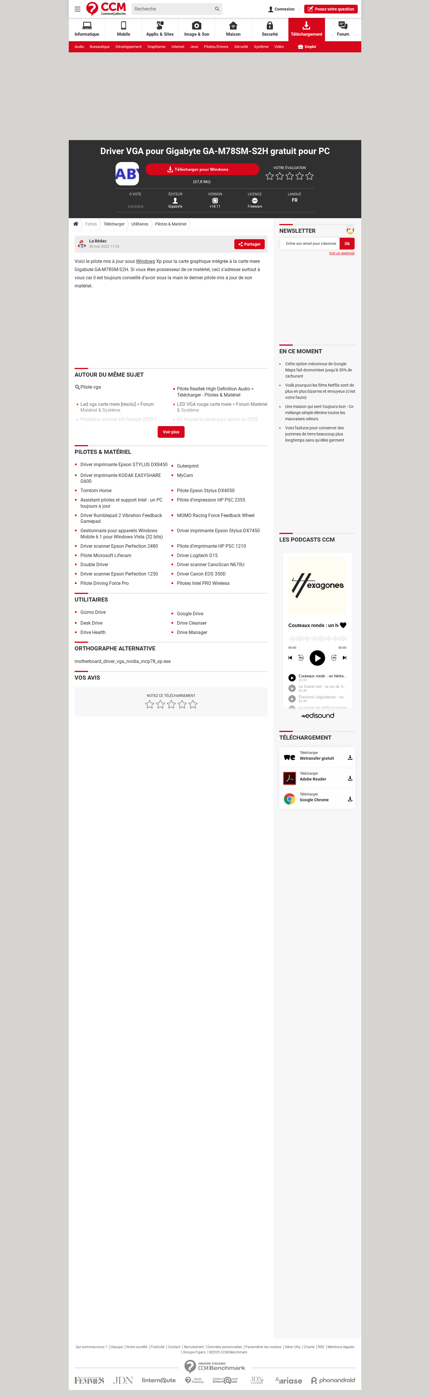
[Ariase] (288, 1380)
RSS (321, 1347)
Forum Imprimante (99, 425)
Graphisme (156, 46)
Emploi (310, 46)
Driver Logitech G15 (197, 555)
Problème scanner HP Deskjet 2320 (116, 419)
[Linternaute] (159, 1380)
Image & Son (196, 34)
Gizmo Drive (93, 612)
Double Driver (94, 564)
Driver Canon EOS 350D (201, 574)
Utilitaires (139, 224)
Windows (145, 261)
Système (261, 46)
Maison (233, 34)
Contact (174, 1347)
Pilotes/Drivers (216, 46)
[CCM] (106, 9)
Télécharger (114, 224)
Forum (343, 34)
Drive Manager (192, 632)
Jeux (194, 46)
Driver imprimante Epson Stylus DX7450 (218, 530)
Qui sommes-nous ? (91, 1347)
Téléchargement (306, 34)
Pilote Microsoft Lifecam (105, 555)
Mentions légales (341, 1347)
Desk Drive (91, 623)
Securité (270, 34)
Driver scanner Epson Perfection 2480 (119, 546)
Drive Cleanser (192, 623)
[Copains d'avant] (225, 1380)
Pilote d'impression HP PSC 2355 (211, 500)
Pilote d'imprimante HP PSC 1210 (211, 546)
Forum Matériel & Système (117, 407)
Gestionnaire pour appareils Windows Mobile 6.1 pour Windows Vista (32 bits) (121, 534)
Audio (79, 46)
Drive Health (93, 632)
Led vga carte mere (100, 404)
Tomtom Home (95, 490)
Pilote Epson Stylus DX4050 (206, 490)
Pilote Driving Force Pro (104, 583)
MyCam (185, 475)
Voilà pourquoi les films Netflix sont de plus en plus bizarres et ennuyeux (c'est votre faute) (320, 391)
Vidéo (279, 46)
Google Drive (190, 613)
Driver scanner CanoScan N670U (210, 564)
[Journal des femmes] (89, 1380)
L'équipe (117, 1347)
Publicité (157, 1347)
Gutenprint (188, 466)
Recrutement (194, 1347)
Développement (129, 46)
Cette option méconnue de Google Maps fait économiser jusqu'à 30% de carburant (318, 369)
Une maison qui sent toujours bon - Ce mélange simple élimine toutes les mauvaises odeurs (319, 412)
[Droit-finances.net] (194, 1380)
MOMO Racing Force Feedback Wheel (215, 515)
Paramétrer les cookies (263, 1347)
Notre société (136, 1347)
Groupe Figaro (194, 1352)
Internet (177, 46)
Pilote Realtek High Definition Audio (213, 389)
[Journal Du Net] (123, 1380)
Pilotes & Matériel (170, 224)
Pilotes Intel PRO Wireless (203, 583)
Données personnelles (224, 1347)
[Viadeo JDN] (256, 1380)
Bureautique (100, 46)
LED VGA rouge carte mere (204, 404)
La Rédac (97, 241)
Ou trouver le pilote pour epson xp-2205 (217, 419)
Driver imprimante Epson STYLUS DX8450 (124, 464)
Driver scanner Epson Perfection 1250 (119, 574)
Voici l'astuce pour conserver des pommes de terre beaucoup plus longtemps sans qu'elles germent (314, 434)
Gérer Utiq (292, 1347)
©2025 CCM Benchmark (228, 1352)
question (334, 9)
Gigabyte (175, 206)
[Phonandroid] (333, 1380)
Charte (309, 1347)
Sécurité (241, 46)
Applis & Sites (160, 34)
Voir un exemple (342, 253)
